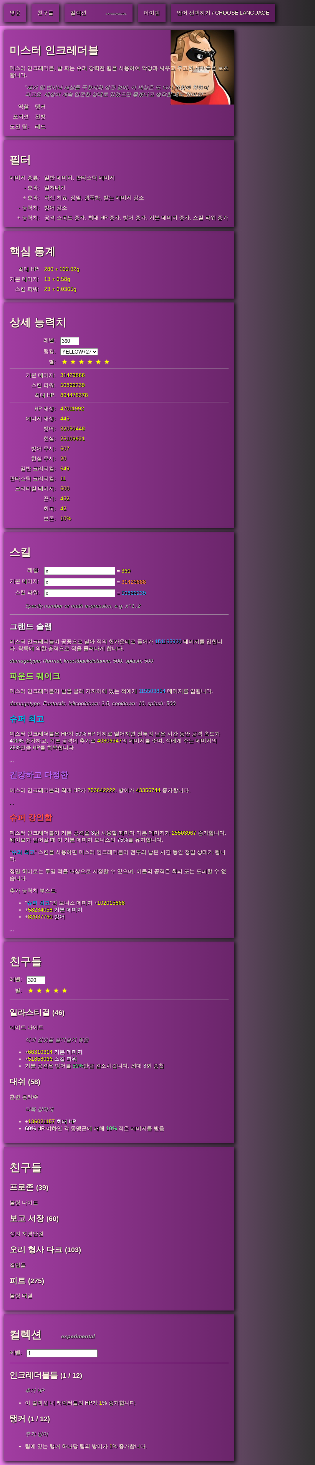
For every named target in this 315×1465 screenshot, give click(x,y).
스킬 (20, 552)
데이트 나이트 (26, 1027)
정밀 (75, 197)
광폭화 (92, 197)
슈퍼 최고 (23, 852)
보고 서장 (27, 1218)
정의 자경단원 (26, 1234)
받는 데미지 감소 (123, 197)
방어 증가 (134, 217)
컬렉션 (26, 1334)
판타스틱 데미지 (95, 177)
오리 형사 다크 (36, 1249)
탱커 (40, 106)
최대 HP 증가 (104, 217)
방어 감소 (55, 207)
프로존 (22, 1187)
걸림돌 (18, 1265)
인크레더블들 (34, 1374)
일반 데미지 (58, 177)
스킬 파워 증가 (210, 217)
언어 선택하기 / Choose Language (223, 13)
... (12, 760)
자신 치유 (55, 197)
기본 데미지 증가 (169, 217)
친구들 (26, 961)
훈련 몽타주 (24, 1097)
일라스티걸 (30, 1012)
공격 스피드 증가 (64, 217)
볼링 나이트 (24, 1202)
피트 (18, 1280)
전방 (40, 116)
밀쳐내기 (55, 187)
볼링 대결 (21, 1295)
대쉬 (18, 1081)
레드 (40, 126)
